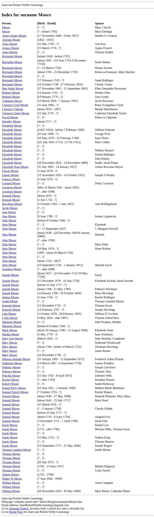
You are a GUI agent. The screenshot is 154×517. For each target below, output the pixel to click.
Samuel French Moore (15, 392)
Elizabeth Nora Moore (15, 166)
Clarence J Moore (12, 109)
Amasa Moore (10, 48)
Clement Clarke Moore (15, 113)
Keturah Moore (11, 305)
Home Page (16, 511)
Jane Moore (9, 212)
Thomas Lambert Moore (16, 449)
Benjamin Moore (12, 56)
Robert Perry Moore (14, 388)
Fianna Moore (10, 175)
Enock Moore (10, 171)
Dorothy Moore (11, 121)
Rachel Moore (10, 379)
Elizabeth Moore (12, 125)
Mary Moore (9, 342)
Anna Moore (9, 52)
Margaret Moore (11, 322)
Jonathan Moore (11, 269)
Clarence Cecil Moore (15, 105)
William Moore (11, 482)
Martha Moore (10, 334)
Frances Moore (11, 179)
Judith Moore (10, 301)
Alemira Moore (11, 39)
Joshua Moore (10, 297)
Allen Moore (9, 44)
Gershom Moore (12, 187)
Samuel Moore (11, 396)
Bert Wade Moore (12, 88)
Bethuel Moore (11, 92)
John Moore (9, 220)
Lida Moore (9, 313)
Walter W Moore (12, 478)
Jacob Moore (9, 208)
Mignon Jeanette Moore (16, 359)
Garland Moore (11, 183)
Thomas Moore (11, 454)
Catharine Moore (12, 101)
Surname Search (18, 508)
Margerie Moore (11, 326)
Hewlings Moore (12, 204)
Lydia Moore (9, 317)
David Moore (10, 117)
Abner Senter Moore (14, 35)
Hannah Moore (11, 195)
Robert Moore (10, 383)
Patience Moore (11, 367)
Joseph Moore (10, 275)
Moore (6, 27)
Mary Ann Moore (12, 338)
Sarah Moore (9, 425)
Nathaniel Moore (12, 363)
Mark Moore (9, 330)
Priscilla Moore (11, 375)
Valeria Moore (10, 474)
